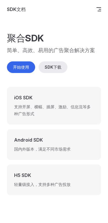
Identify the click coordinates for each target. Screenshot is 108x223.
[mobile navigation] (99, 9)
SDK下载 (53, 67)
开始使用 (21, 67)
